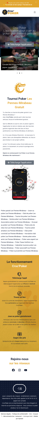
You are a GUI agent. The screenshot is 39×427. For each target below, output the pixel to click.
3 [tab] (22, 73)
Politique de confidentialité (20, 414)
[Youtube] (25, 370)
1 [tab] (17, 73)
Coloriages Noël (27, 416)
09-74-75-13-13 (32, 398)
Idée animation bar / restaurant (12, 416)
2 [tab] (19, 73)
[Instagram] (19, 370)
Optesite (20, 418)
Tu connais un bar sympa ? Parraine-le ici (18, 5)
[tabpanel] (19, 59)
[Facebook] (13, 370)
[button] (36, 2)
